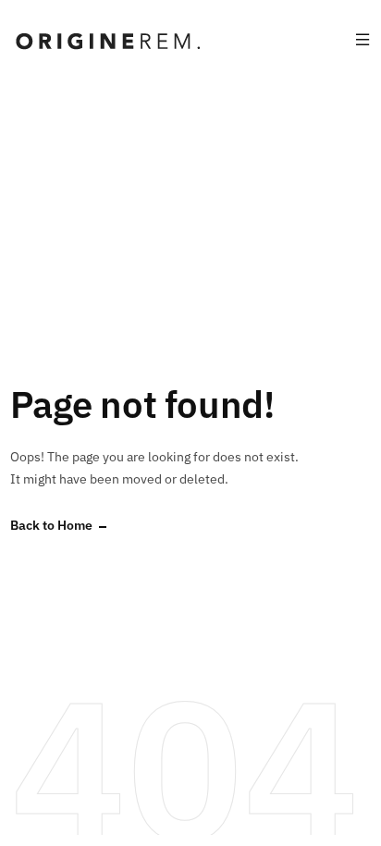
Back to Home (51, 526)
